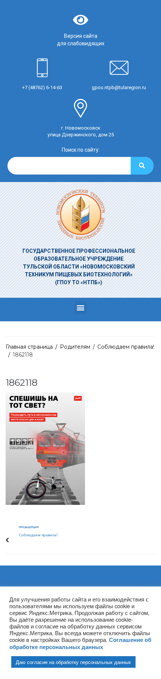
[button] (81, 307)
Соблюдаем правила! (125, 346)
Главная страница (29, 346)
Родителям (75, 346)
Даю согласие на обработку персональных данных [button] (73, 662)
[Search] (142, 166)
